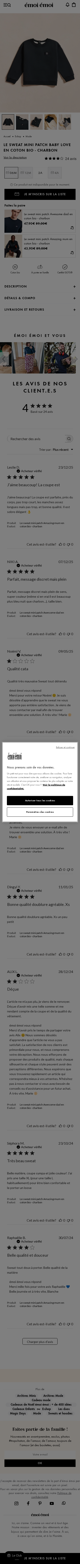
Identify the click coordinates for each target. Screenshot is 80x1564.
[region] (40, 782)
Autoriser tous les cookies (40, 800)
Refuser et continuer (65, 747)
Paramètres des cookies (40, 811)
